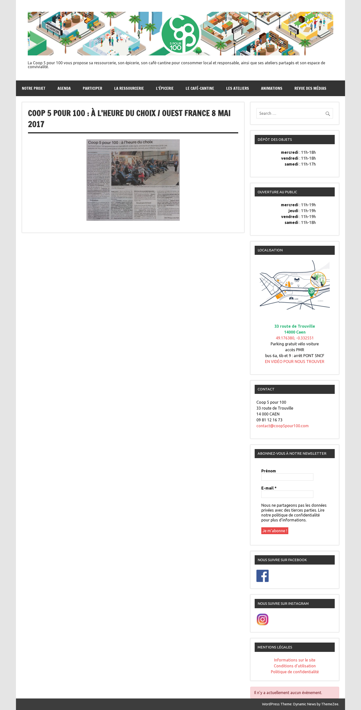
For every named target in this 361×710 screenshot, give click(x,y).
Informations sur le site (294, 660)
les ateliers (237, 88)
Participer (92, 88)
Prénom (268, 471)
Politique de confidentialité (295, 672)
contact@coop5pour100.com (282, 426)
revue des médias (310, 88)
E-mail (269, 488)
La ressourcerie (129, 88)
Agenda (64, 88)
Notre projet (33, 88)
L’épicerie (165, 88)
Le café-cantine (200, 88)
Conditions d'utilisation (295, 666)
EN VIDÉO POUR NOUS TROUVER (294, 361)
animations (271, 88)
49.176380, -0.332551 (295, 338)
